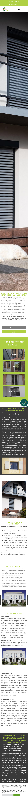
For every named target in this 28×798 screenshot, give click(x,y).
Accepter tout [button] (16, 795)
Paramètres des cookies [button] (7, 795)
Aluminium (14, 354)
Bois (14, 366)
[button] (19, 9)
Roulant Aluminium (14, 391)
